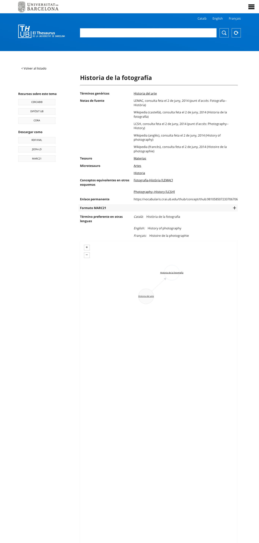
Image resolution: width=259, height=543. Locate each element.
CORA (37, 120)
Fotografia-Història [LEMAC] (153, 180)
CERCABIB (36, 102)
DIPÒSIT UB (36, 111)
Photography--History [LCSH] (154, 192)
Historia (139, 173)
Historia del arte (145, 93)
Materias (140, 158)
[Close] (251, 6)
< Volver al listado (33, 68)
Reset (236, 32)
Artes (137, 166)
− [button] (87, 254)
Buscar (224, 32)
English (218, 18)
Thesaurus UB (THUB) (41, 31)
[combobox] (148, 32)
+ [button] (87, 247)
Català (202, 18)
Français (235, 18)
